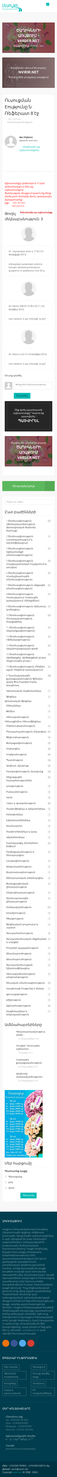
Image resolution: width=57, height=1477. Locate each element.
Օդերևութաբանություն (20, 726)
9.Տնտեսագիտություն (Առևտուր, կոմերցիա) (26, 608)
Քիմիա (10, 711)
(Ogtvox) (14, 119)
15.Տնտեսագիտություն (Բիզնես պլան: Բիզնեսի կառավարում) (25, 668)
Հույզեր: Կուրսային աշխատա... (28, 1047)
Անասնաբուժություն (19, 959)
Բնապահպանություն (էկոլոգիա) (26, 731)
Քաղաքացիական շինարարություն (17, 885)
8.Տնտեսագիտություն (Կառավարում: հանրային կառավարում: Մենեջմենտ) (23, 597)
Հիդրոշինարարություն (20, 892)
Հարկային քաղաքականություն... (30, 1061)
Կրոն (9, 797)
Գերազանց (15, 1176)
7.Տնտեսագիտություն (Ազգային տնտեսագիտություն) (25, 587)
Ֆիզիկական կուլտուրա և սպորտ (22, 926)
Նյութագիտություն (17, 860)
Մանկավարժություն (20, 122)
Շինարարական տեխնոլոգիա (24, 878)
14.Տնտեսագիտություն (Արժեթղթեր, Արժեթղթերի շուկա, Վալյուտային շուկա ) (26, 657)
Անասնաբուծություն (18, 953)
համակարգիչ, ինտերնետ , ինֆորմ (22, 845)
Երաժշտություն (16, 913)
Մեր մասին (11, 1367)
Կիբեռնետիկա (15, 837)
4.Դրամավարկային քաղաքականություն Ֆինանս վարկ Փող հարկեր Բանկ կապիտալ (24, 680)
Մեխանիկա (13, 705)
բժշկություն (13, 1000)
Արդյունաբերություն (18, 866)
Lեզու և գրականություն (21, 803)
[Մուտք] (7, 379)
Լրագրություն (14, 786)
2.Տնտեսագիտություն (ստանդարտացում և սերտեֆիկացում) (19, 539)
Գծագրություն (15, 918)
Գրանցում (39, 1367)
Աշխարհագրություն (18, 1005)
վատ (11, 1187)
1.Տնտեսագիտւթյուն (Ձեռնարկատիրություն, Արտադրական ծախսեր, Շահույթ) (21, 525)
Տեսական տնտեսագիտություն (25, 983)
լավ (10, 1182)
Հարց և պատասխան (12, 1392)
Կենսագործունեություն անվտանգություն (20, 975)
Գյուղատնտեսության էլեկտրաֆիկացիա (19, 967)
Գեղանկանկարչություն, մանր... (31, 1033)
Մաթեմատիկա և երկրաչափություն (17, 1013)
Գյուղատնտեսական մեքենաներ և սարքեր (26, 941)
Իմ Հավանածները (42, 1392)
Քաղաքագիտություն (19, 743)
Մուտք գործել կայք (41, 1375)
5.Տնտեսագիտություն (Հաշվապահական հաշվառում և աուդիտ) (26, 564)
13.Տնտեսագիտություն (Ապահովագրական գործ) (22, 647)
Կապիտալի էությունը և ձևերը (25, 988)
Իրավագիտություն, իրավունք (24, 771)
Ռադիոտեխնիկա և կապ (21, 831)
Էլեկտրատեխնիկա (18, 820)
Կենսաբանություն (17, 717)
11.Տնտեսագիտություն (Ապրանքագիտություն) (20, 629)
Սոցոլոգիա (13, 748)
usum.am (17, 1472)
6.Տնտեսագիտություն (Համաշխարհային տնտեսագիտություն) (19, 576)
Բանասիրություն (17, 791)
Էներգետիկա (14, 814)
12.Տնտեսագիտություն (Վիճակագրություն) (20, 638)
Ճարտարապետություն (20, 872)
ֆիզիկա (11, 696)
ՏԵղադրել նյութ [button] (23, 486)
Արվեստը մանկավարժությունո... (30, 1075)
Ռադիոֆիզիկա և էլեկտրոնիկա (25, 809)
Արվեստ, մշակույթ (17, 765)
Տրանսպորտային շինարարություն (17, 900)
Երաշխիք (10, 1383)
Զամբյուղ (38, 1383)
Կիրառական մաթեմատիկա (23, 691)
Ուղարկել (22, 395)
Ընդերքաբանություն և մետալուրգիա (20, 853)
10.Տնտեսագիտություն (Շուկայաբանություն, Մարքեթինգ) (20, 618)
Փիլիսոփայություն (17, 737)
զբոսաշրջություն (16, 994)
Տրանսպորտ (14, 826)
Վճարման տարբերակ (11, 1375)
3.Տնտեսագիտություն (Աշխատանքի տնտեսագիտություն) (19, 551)
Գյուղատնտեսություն (19, 933)
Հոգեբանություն (16, 754)
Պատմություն (14, 760)
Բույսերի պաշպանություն (22, 948)
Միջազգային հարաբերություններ (19, 779)
